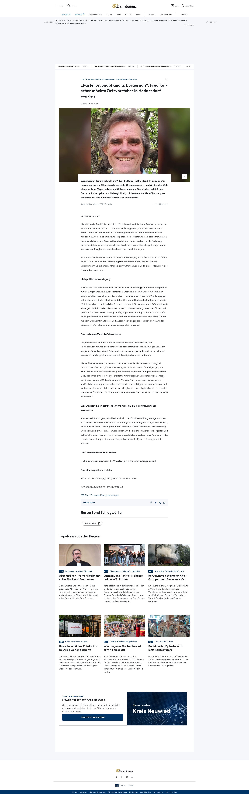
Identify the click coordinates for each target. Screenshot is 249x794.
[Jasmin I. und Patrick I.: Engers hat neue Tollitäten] (124, 555)
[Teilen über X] (160, 502)
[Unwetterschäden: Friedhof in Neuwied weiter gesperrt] (80, 625)
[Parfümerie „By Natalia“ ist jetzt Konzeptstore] (169, 625)
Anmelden (189, 6)
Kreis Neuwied (81, 20)
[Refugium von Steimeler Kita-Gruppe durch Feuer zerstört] (169, 555)
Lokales (69, 20)
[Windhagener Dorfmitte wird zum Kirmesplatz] (124, 625)
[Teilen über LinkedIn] (155, 502)
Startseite (59, 20)
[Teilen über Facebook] (151, 502)
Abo (177, 6)
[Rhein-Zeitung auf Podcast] (132, 777)
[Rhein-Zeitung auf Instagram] (127, 777)
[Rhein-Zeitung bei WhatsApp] (116, 777)
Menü (62, 6)
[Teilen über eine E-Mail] (164, 502)
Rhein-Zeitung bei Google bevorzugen (101, 495)
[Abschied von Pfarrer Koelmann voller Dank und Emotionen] (80, 555)
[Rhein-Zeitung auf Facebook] (121, 777)
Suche (74, 6)
